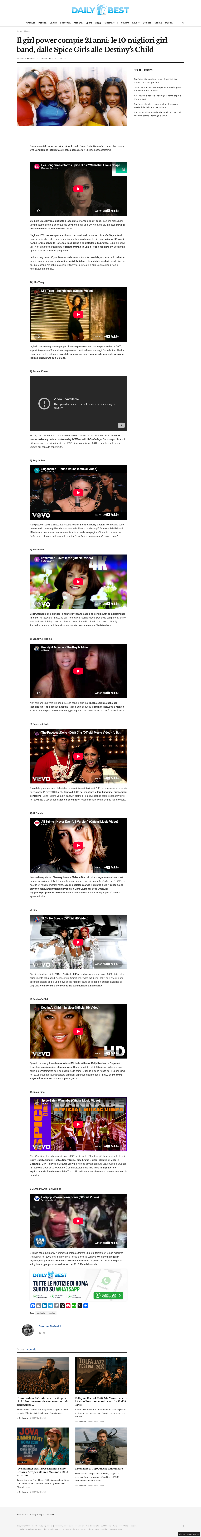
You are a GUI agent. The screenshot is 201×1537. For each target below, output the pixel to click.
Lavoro (136, 22)
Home (19, 31)
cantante (41, 1313)
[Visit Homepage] (100, 9)
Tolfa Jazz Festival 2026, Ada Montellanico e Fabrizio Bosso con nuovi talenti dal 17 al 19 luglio (101, 1401)
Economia (65, 22)
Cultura (125, 22)
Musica (169, 22)
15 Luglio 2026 (96, 1421)
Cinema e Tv (111, 22)
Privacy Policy (36, 1514)
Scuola (158, 22)
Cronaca (30, 22)
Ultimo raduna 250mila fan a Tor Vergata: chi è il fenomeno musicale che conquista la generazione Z (42, 1401)
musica (52, 1313)
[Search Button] (183, 22)
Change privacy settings (189, 1534)
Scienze (147, 22)
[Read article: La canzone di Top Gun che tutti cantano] (101, 1446)
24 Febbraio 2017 (48, 58)
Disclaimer (50, 1514)
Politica (42, 22)
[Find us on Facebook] (183, 1526)
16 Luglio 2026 (38, 1418)
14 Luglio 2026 (96, 1485)
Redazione (23, 1418)
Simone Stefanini (27, 58)
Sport (89, 22)
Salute (53, 22)
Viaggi (98, 22)
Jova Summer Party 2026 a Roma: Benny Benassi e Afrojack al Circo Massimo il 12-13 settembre (42, 1472)
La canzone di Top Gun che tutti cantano (99, 1468)
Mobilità (78, 22)
